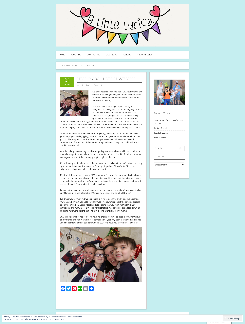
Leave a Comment (94, 85)
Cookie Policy (58, 319)
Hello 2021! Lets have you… (107, 79)
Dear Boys (111, 54)
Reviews (127, 54)
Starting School (160, 128)
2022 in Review (160, 137)
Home (62, 54)
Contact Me (93, 54)
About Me (76, 54)
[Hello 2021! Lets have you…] (74, 102)
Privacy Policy (144, 54)
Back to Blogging (161, 133)
